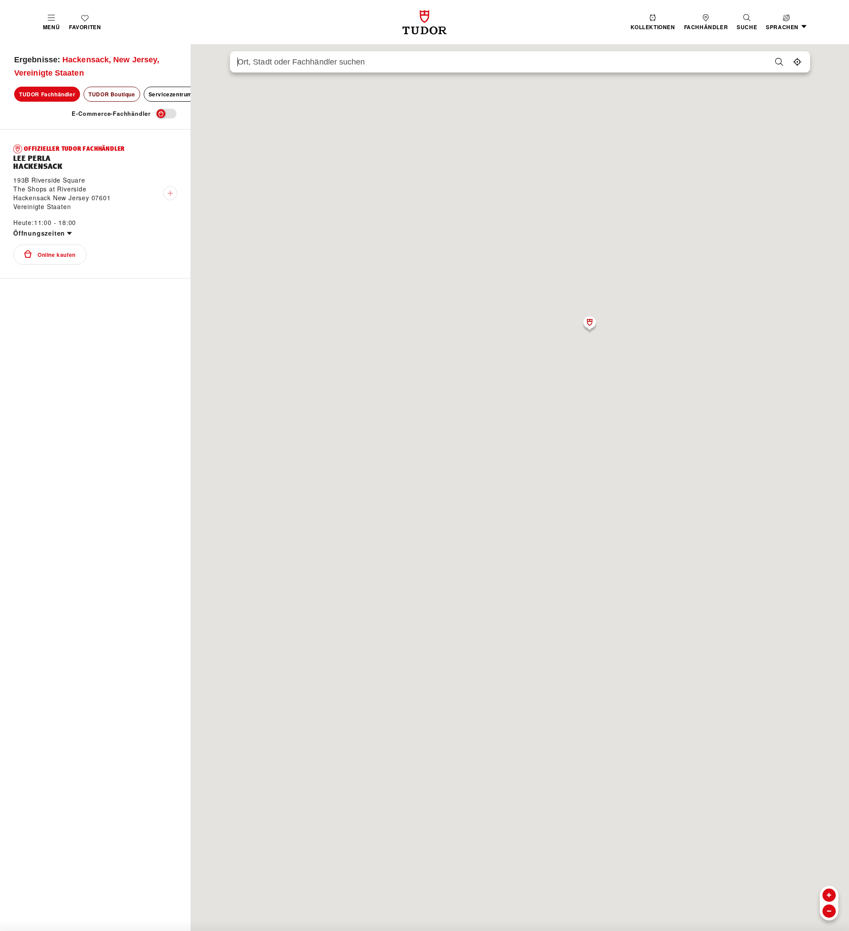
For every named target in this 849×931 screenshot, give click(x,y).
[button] (747, 22)
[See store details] (170, 193)
